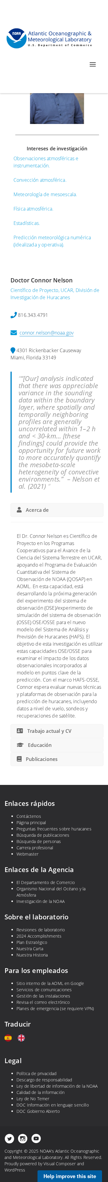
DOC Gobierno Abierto (38, 1111)
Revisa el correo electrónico (43, 1002)
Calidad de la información (40, 1092)
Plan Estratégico (31, 942)
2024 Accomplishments (39, 936)
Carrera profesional (34, 847)
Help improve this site (70, 1176)
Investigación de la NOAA (40, 901)
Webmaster (27, 854)
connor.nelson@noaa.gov (47, 332)
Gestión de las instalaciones (43, 996)
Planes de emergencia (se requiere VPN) (55, 1008)
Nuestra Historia (32, 955)
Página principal (31, 822)
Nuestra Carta (29, 948)
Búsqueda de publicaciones (42, 835)
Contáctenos (28, 816)
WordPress (14, 1170)
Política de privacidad (36, 1073)
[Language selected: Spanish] (17, 1038)
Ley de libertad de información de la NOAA (57, 1086)
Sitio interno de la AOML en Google (50, 983)
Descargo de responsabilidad (44, 1080)
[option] (23, 1038)
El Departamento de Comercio (45, 882)
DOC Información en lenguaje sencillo (52, 1105)
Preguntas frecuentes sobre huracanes (54, 829)
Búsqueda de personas (38, 841)
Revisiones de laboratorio (40, 930)
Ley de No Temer (32, 1098)
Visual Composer (60, 1163)
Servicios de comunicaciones (44, 989)
